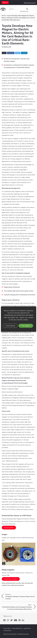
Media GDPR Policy (17, 628)
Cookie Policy (7, 630)
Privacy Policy (7, 628)
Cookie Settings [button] (10, 325)
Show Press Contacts (10, 579)
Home (3, 15)
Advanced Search (24, 11)
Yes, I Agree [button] (25, 325)
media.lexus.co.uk (30, 2)
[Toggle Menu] (34, 9)
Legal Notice (27, 628)
